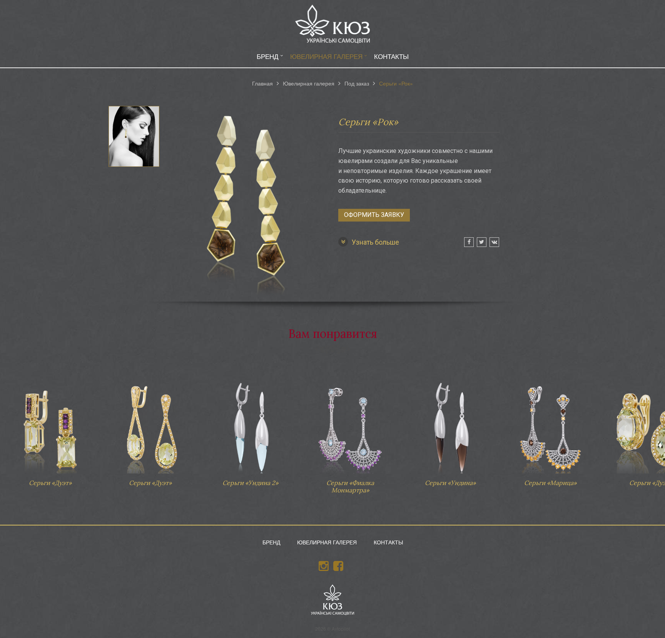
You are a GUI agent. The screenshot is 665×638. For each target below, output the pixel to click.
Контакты (391, 56)
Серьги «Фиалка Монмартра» (350, 433)
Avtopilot (341, 628)
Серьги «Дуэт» (50, 429)
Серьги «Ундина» (450, 429)
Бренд (268, 56)
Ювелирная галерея (326, 56)
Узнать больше (375, 242)
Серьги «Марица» (550, 429)
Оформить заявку (374, 214)
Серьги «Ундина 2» (250, 429)
